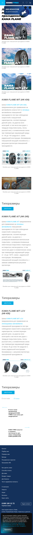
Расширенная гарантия (8, 460)
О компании (5, 486)
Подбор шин (5, 451)
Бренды (4, 457)
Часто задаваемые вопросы (10, 481)
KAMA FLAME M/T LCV (14, 318)
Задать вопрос (26, 504)
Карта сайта (5, 498)
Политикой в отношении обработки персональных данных (14, 523)
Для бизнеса (5, 479)
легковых (25, 110)
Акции (3, 492)
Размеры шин (6, 454)
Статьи (17, 398)
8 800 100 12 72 (8, 503)
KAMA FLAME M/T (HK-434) (16, 105)
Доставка (4, 473)
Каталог (4, 448)
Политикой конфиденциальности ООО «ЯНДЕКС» (14, 525)
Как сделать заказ (7, 467)
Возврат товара (6, 476)
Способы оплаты (7, 470)
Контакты (4, 495)
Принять (7, 529)
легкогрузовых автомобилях (12, 324)
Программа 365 (6, 462)
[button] (25, 7)
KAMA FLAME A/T (12, 222)
